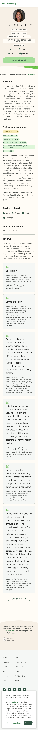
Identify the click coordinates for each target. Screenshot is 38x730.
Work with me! (19, 60)
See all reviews (19, 599)
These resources (9, 631)
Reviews (31, 75)
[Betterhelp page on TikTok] (15, 689)
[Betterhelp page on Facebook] (5, 689)
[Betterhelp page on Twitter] (20, 689)
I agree (28, 723)
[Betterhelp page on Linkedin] (25, 689)
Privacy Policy (14, 702)
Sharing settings (14, 723)
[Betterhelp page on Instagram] (10, 689)
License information (17, 75)
